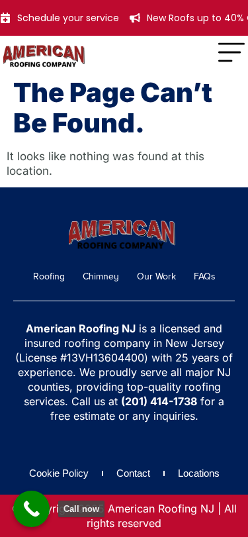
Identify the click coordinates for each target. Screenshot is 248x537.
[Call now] (31, 509)
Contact (133, 473)
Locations (199, 473)
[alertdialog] (124, 18)
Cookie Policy (59, 473)
